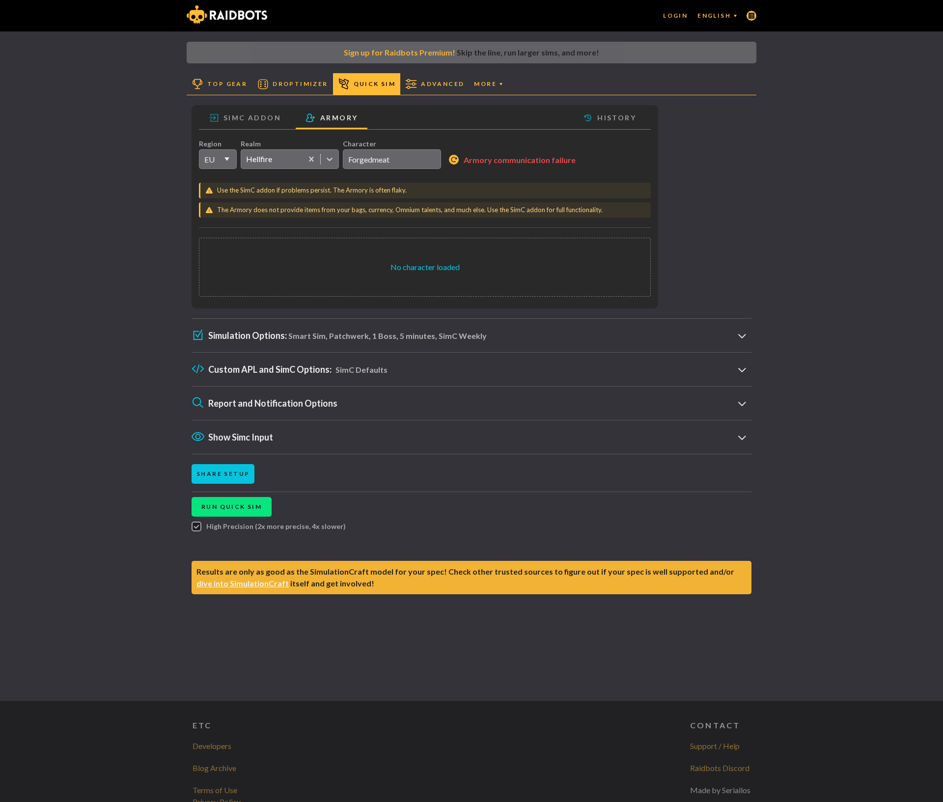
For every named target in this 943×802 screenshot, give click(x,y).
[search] (392, 159)
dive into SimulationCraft (242, 583)
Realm (251, 143)
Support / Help (715, 745)
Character (359, 143)
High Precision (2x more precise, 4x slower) (276, 526)
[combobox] (246, 159)
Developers (212, 745)
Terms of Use (215, 790)
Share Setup (223, 473)
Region (210, 143)
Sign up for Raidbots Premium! (399, 52)
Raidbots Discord (719, 768)
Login (675, 15)
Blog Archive (214, 768)
